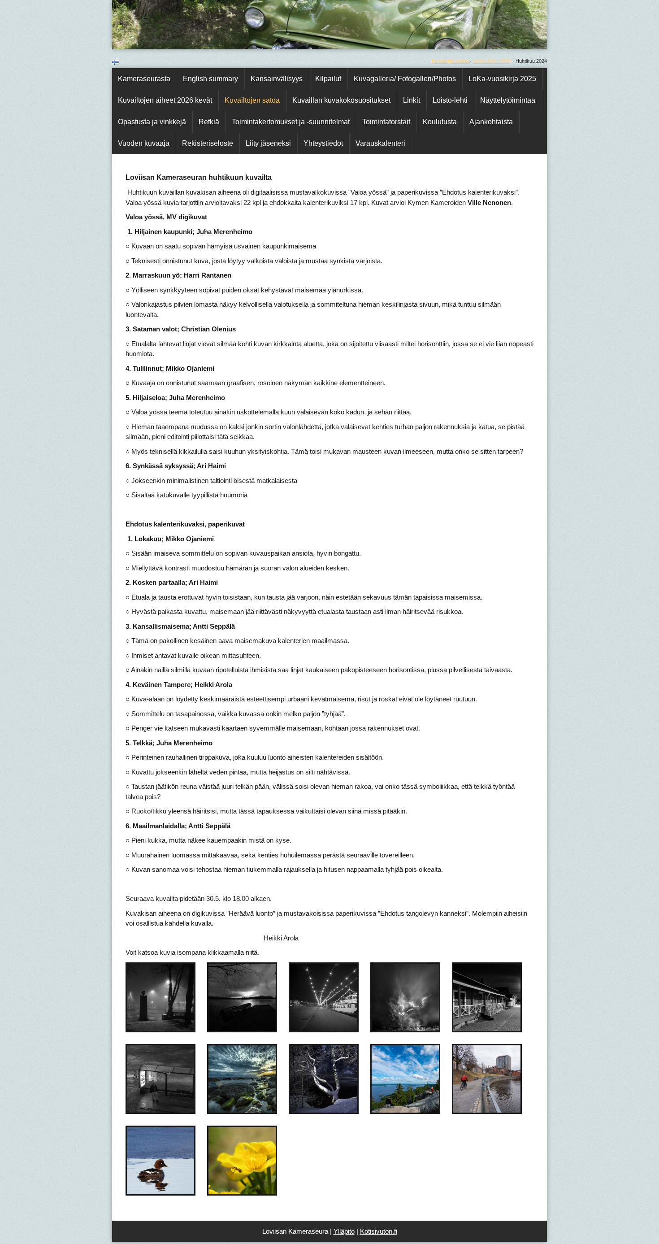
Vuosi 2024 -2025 (492, 61)
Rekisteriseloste (207, 143)
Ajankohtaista (491, 122)
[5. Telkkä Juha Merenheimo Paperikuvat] (175, 1192)
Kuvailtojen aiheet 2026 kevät (165, 100)
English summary (210, 79)
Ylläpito (344, 1231)
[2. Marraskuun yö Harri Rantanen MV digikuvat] (258, 1028)
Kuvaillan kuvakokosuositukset (341, 100)
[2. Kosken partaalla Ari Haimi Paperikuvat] (337, 1110)
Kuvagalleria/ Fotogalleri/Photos (405, 79)
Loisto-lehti (450, 100)
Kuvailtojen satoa (450, 61)
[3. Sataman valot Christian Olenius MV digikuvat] (340, 1028)
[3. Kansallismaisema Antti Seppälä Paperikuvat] (419, 1110)
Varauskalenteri (380, 143)
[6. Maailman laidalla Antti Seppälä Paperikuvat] (256, 1192)
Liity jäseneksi (268, 143)
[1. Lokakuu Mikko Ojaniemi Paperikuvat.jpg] (259, 1110)
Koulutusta (440, 122)
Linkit (411, 100)
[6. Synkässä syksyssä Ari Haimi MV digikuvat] (171, 1110)
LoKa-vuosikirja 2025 (502, 79)
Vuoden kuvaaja (143, 143)
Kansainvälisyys (277, 79)
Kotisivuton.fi (378, 1231)
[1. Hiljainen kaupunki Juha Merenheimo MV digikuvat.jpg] (175, 1028)
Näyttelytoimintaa (507, 100)
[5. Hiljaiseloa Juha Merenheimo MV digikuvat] (500, 1028)
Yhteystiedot (323, 143)
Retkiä (209, 122)
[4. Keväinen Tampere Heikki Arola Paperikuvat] (502, 1110)
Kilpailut (328, 79)
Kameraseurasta (144, 79)
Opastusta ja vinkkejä (152, 122)
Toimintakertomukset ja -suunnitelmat (291, 122)
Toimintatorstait (386, 122)
